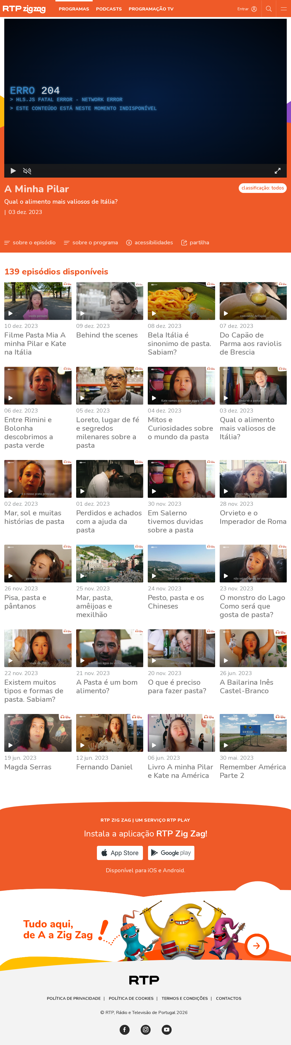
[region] (145, 98)
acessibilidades (154, 242)
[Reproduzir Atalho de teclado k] (13, 171)
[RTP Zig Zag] (24, 9)
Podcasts (109, 9)
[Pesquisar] (269, 8)
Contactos (228, 998)
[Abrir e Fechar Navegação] (283, 8)
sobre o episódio (34, 242)
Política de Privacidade (74, 998)
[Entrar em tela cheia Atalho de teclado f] (277, 171)
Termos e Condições (185, 998)
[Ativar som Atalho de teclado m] (27, 171)
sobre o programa (95, 242)
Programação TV (151, 9)
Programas (74, 9)
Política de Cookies (131, 998)
